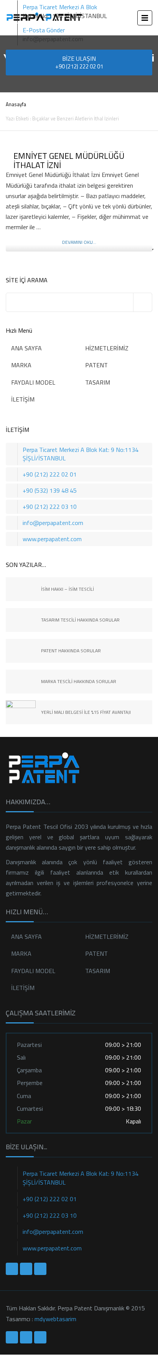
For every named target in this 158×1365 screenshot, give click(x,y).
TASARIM (97, 382)
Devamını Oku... (79, 242)
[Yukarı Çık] (2, 1359)
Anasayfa (16, 104)
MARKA (21, 365)
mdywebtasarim (55, 1318)
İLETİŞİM (23, 399)
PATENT (96, 365)
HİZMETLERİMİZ (106, 348)
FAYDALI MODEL (33, 382)
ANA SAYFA (26, 348)
